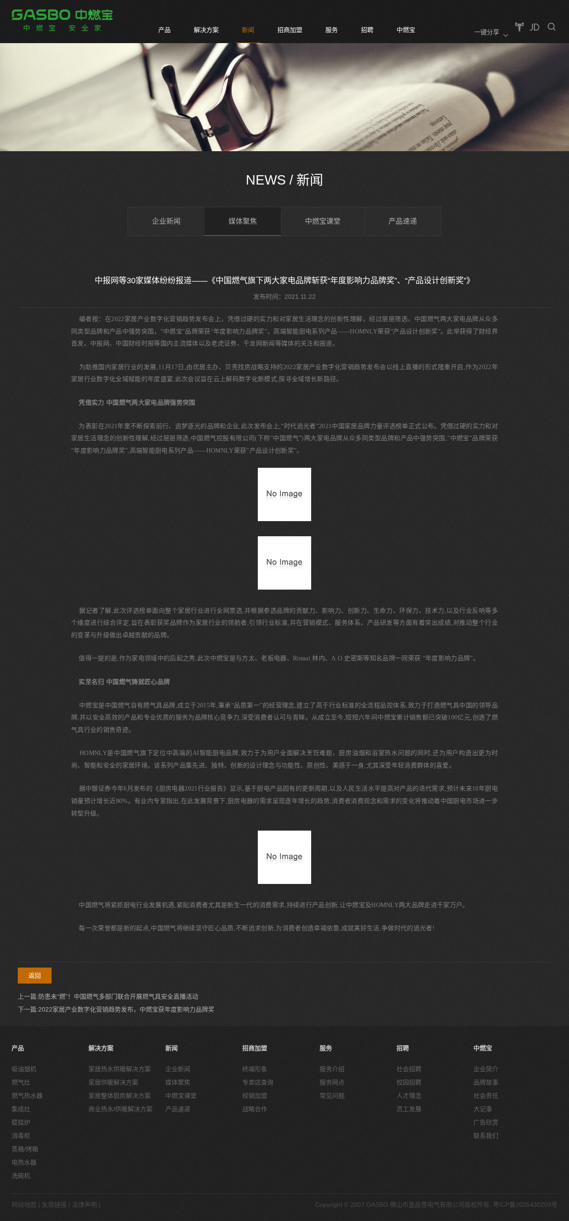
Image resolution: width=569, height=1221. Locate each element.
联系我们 (485, 1135)
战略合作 (254, 1109)
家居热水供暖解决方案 (119, 1068)
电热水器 (24, 1162)
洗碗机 (21, 1175)
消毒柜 (21, 1135)
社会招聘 (409, 1068)
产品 (164, 29)
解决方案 (206, 29)
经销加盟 (254, 1095)
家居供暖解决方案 (113, 1082)
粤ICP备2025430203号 (525, 1204)
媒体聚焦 (242, 221)
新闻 (248, 29)
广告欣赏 (485, 1122)
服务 (331, 29)
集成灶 (21, 1109)
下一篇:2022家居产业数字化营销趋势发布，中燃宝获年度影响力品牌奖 (116, 1009)
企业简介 (485, 1068)
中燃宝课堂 (323, 221)
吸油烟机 (24, 1068)
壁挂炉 (21, 1122)
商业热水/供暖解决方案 (120, 1109)
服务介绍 (332, 1068)
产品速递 (403, 221)
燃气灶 (21, 1082)
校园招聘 (409, 1082)
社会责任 (485, 1095)
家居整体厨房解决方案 (119, 1095)
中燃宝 (406, 29)
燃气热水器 (27, 1095)
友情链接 (54, 1204)
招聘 (367, 29)
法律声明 (84, 1204)
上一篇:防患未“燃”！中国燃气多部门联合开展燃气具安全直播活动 (108, 996)
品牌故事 (485, 1082)
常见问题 (332, 1095)
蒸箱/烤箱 (25, 1149)
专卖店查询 (257, 1082)
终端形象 (254, 1068)
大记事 (482, 1109)
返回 (34, 975)
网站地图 (24, 1204)
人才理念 (409, 1095)
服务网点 (332, 1082)
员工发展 (409, 1109)
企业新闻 (166, 221)
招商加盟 (289, 29)
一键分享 (486, 32)
